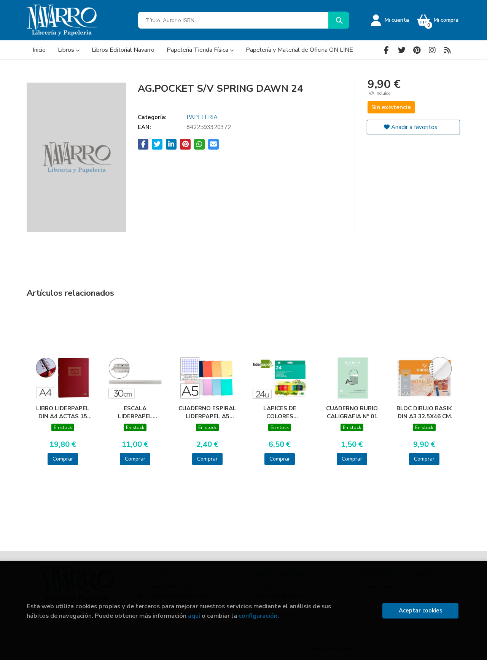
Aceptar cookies (420, 610)
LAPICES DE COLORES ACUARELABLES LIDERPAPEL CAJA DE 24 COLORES (280, 412)
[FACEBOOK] (386, 50)
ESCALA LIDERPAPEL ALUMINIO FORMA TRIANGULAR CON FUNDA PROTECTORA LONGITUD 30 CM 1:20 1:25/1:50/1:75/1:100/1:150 (135, 412)
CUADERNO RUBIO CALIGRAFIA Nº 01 (352, 412)
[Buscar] (338, 20)
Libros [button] (67, 50)
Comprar (63, 458)
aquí (194, 615)
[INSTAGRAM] (432, 50)
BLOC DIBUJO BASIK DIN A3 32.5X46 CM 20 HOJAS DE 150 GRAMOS (424, 412)
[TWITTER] (401, 50)
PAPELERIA (202, 117)
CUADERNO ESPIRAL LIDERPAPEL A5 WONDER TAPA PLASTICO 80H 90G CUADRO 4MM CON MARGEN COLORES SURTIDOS (207, 412)
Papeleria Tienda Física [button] (198, 50)
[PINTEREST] (417, 50)
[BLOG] (447, 50)
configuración (258, 615)
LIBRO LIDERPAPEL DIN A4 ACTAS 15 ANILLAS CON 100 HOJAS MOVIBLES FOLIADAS (62, 412)
